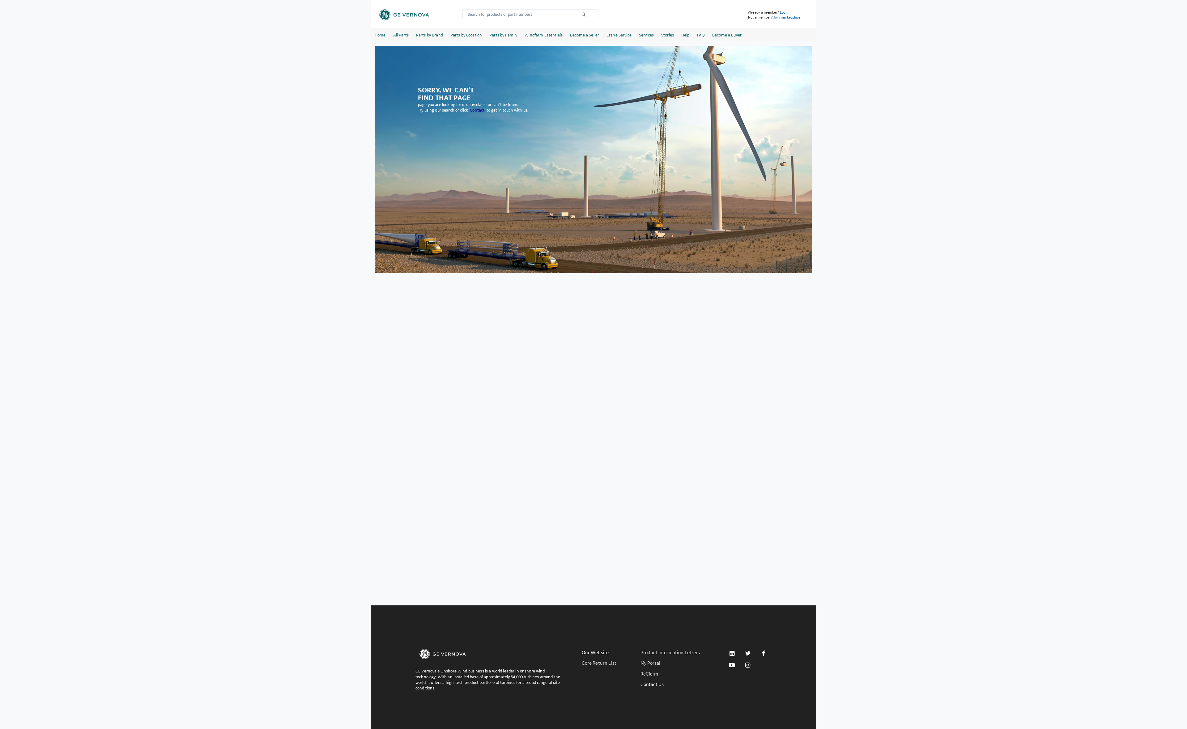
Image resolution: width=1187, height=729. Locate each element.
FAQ (701, 34)
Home (380, 34)
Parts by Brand (429, 34)
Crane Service (619, 34)
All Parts (401, 34)
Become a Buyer (727, 34)
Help (685, 34)
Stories (667, 34)
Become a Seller (584, 34)
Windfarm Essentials (544, 34)
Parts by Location (466, 34)
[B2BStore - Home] (404, 15)
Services (646, 34)
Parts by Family (503, 34)
